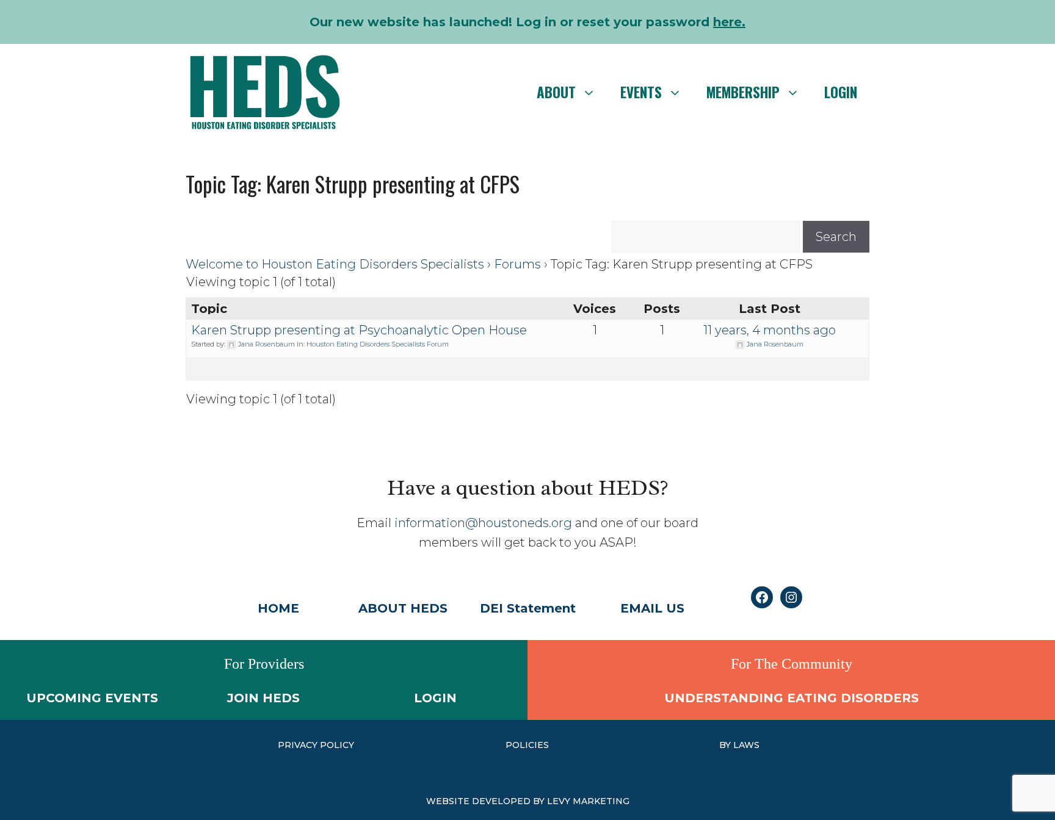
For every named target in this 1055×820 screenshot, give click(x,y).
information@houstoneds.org (483, 523)
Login (840, 92)
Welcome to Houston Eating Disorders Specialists (335, 264)
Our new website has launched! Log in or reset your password (527, 22)
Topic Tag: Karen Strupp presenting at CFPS (353, 184)
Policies (527, 744)
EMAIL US (652, 608)
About (556, 92)
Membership (743, 92)
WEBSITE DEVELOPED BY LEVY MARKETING (527, 801)
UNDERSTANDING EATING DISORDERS (791, 698)
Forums (517, 264)
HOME (278, 608)
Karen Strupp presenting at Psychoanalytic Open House (359, 330)
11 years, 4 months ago (769, 330)
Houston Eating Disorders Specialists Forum (377, 344)
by (726, 744)
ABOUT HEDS (403, 608)
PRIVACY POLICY (316, 744)
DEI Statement (528, 608)
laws (746, 744)
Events (641, 92)
